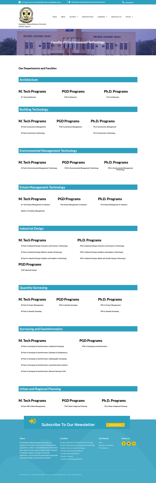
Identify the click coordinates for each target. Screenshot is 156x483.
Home (55, 17)
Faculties (73, 17)
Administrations (87, 17)
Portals (128, 17)
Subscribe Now (115, 425)
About (63, 17)
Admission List (116, 17)
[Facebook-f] (124, 443)
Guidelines (101, 17)
